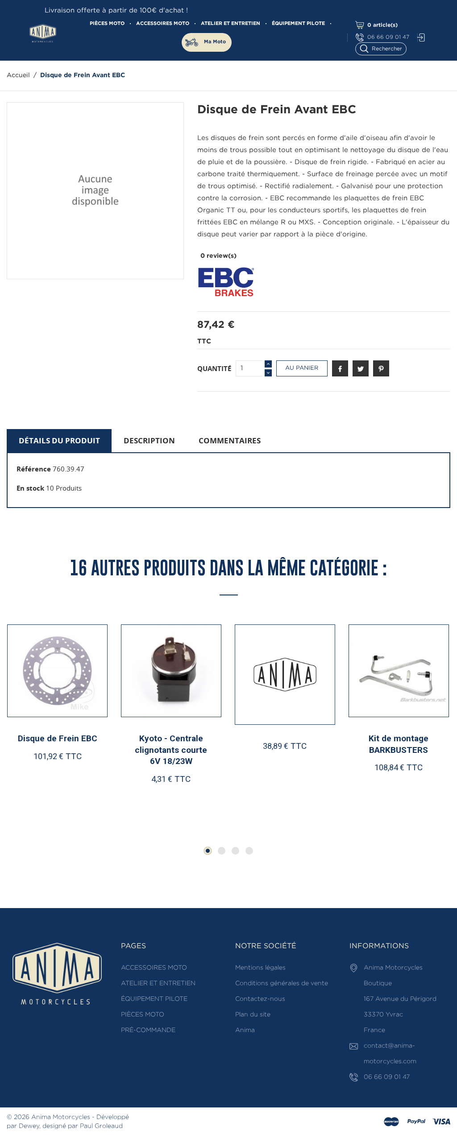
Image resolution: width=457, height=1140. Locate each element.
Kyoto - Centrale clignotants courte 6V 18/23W (171, 749)
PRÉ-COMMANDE (148, 1030)
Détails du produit (59, 440)
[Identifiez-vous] (418, 37)
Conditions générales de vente (281, 983)
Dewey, (30, 1126)
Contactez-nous (260, 999)
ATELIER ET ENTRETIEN (230, 23)
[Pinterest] (381, 368)
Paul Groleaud (101, 1126)
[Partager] (340, 368)
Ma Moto (215, 42)
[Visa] (441, 1122)
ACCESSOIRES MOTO (162, 23)
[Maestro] (391, 1122)
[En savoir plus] (83, 808)
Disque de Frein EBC (57, 738)
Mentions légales (260, 968)
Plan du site (252, 1014)
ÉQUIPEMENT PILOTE (298, 23)
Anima (245, 1030)
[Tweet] (361, 368)
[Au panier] (35, 808)
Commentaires (230, 440)
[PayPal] (416, 1122)
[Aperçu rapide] (61, 807)
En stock (30, 487)
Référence (34, 468)
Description (149, 440)
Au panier (301, 368)
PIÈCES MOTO (107, 23)
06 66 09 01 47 (388, 37)
